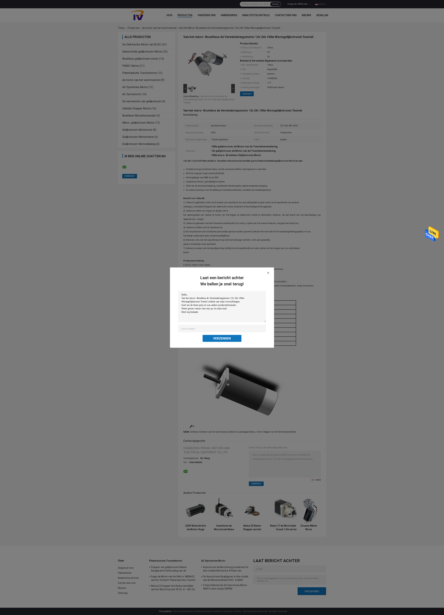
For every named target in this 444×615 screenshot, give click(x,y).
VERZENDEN (222, 338)
